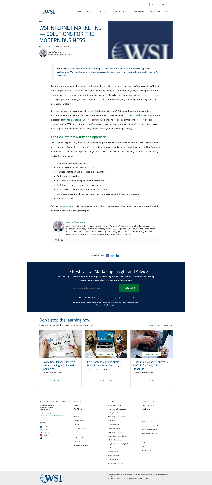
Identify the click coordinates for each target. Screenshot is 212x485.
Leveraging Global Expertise (151, 426)
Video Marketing (113, 459)
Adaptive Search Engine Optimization (120, 444)
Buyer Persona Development (117, 409)
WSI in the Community (81, 428)
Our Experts (139, 11)
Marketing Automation (115, 448)
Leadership (77, 413)
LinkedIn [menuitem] (46, 432)
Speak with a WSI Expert (82, 445)
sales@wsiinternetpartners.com (53, 416)
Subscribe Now (146, 450)
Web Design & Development (117, 417)
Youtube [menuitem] (46, 435)
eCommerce (111, 420)
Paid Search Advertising (115, 440)
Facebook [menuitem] (46, 427)
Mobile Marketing (113, 455)
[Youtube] (62, 240)
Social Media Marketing (115, 432)
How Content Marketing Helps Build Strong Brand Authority (104, 363)
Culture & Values (79, 420)
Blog (166, 11)
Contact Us (155, 11)
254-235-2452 (160, 4)
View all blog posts (159, 325)
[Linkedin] (59, 240)
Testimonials (146, 413)
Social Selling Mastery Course (117, 436)
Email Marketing (113, 452)
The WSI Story (78, 409)
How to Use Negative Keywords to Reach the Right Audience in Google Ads (59, 365)
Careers (76, 424)
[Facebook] (53, 240)
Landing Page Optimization (116, 413)
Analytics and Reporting (115, 463)
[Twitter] (56, 240)
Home (79, 11)
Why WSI (77, 405)
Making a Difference (148, 405)
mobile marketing (72, 119)
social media (135, 115)
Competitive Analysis (114, 405)
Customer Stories (120, 11)
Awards (76, 417)
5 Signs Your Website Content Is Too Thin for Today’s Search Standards (150, 365)
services (67, 206)
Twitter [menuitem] (46, 429)
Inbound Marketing (114, 428)
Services (103, 11)
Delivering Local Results (149, 430)
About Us (89, 11)
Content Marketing (114, 424)
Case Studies (146, 409)
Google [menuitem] (46, 438)
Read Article (60, 380)
